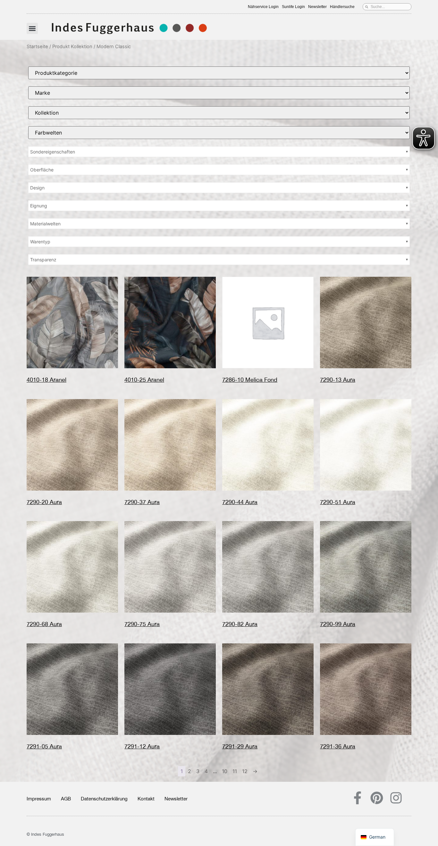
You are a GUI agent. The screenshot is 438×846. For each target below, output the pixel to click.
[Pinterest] (376, 797)
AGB (66, 798)
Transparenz (43, 259)
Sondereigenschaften (52, 151)
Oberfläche (42, 169)
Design (37, 187)
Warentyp (40, 241)
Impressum (39, 798)
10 (224, 771)
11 (234, 771)
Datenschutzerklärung (104, 798)
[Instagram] (396, 797)
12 (245, 771)
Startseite (37, 46)
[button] (32, 28)
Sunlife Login (293, 6)
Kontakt (146, 798)
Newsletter (317, 6)
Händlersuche (342, 6)
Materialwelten (45, 223)
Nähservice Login (263, 6)
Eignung (38, 205)
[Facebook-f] (357, 797)
